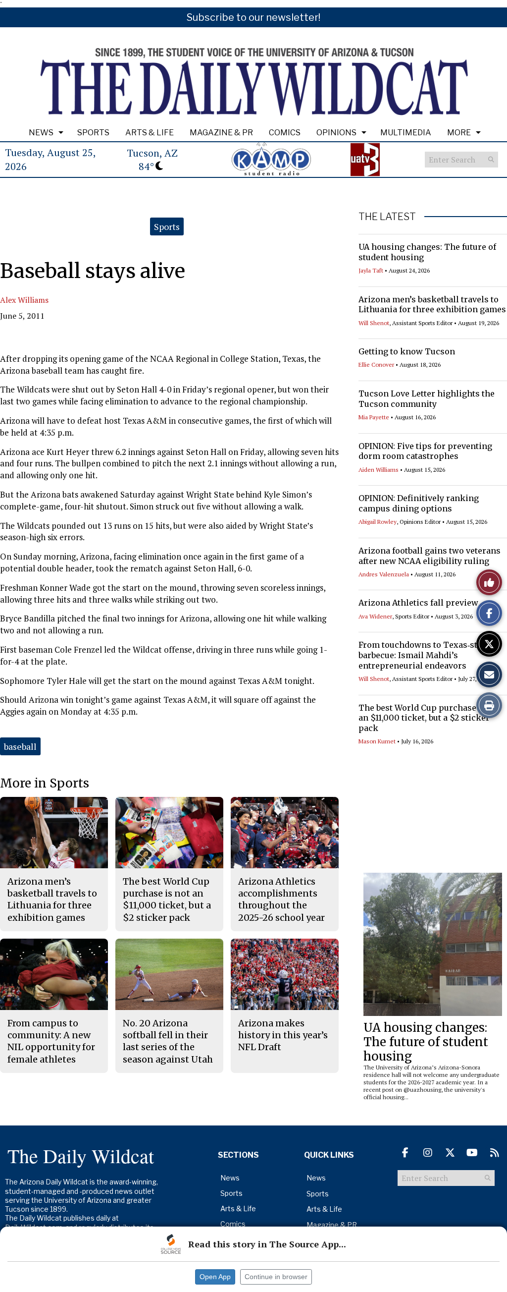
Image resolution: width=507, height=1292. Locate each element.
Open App (215, 1277)
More (459, 132)
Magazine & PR (221, 132)
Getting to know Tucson (406, 351)
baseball (20, 746)
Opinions (336, 132)
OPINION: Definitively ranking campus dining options (418, 503)
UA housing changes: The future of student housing (425, 1042)
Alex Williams (24, 299)
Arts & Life (149, 132)
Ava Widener (375, 616)
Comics (285, 132)
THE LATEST (387, 217)
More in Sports (44, 783)
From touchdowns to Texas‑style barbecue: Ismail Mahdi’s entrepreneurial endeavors (423, 655)
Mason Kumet (377, 741)
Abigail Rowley (377, 521)
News (41, 132)
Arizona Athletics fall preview (418, 603)
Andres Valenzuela (383, 574)
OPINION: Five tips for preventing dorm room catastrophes (425, 451)
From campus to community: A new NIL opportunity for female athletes (51, 1041)
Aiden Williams (378, 469)
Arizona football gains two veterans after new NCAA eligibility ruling (429, 556)
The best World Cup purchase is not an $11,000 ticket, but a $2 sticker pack (429, 718)
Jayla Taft (370, 270)
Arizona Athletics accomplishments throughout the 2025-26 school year (281, 899)
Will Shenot (373, 323)
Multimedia (405, 132)
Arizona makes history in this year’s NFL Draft (283, 1035)
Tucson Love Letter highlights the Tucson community (426, 399)
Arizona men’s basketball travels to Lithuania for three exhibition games (432, 304)
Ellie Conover (376, 364)
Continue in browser (276, 1277)
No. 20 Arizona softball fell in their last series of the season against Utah (168, 1041)
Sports (93, 132)
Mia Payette (373, 417)
